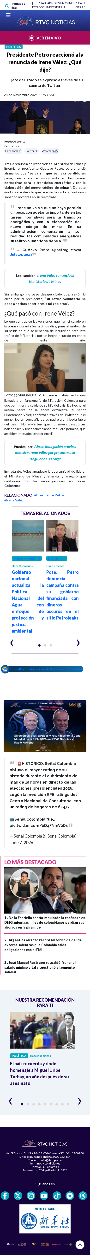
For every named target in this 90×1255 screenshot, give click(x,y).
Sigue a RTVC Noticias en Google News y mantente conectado (46, 668)
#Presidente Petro (49, 495)
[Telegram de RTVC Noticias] (70, 1195)
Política (13, 47)
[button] (39, 645)
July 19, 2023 (21, 255)
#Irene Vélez (14, 500)
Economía (57, 558)
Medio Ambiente (26, 558)
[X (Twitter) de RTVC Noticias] (18, 1195)
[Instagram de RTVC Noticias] (31, 1195)
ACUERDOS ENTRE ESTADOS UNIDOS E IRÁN (36, 7)
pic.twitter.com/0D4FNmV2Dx (39, 825)
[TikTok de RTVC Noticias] (57, 1195)
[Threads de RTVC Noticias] (82, 1195)
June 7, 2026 (21, 842)
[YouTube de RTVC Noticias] (44, 1195)
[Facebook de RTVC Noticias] (5, 1195)
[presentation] (12, 641)
